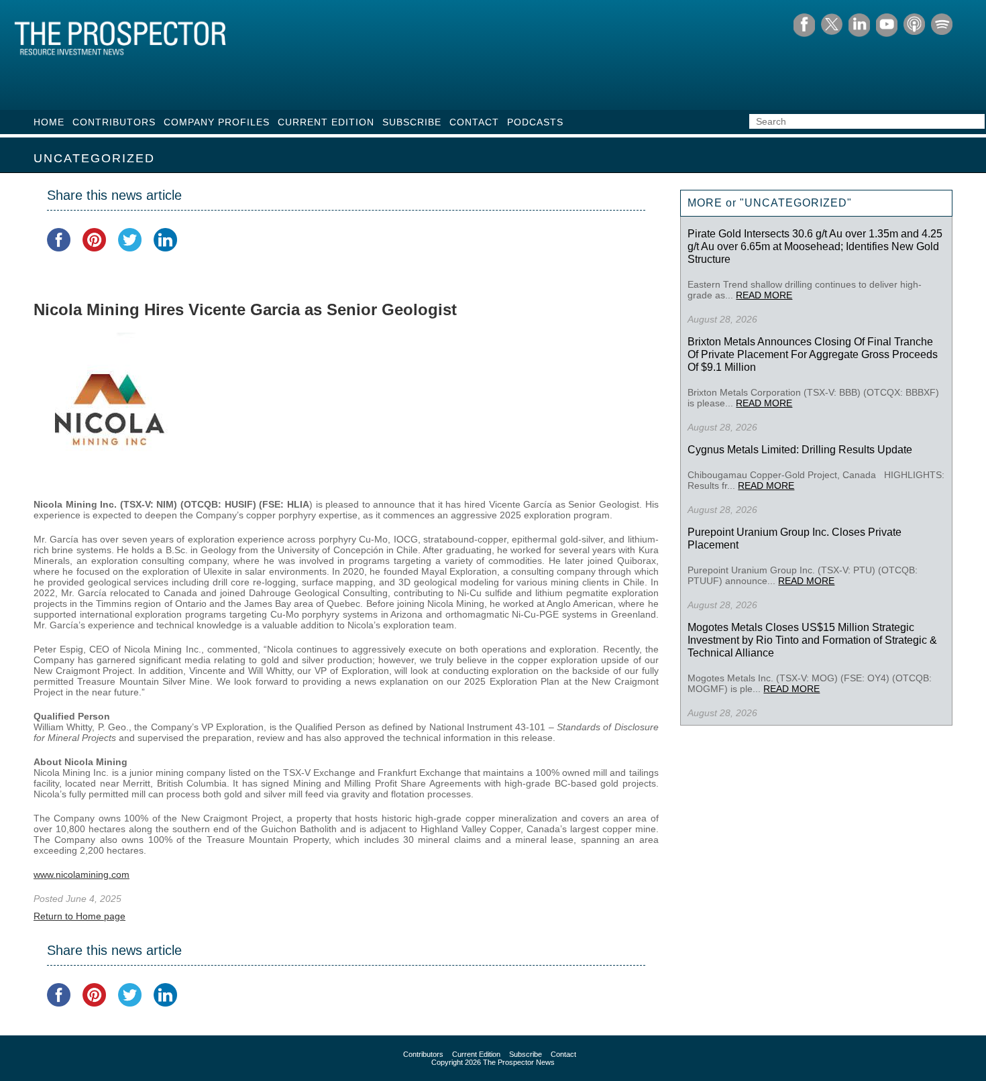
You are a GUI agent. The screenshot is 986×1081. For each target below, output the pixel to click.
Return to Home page (79, 916)
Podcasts (535, 122)
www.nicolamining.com (81, 874)
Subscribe (411, 122)
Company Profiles (217, 122)
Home (49, 122)
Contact (474, 122)
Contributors (114, 122)
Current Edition (326, 122)
